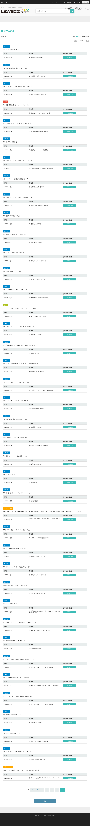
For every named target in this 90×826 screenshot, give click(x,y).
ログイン (86, 2)
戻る (45, 801)
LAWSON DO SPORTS (15, 11)
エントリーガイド (57, 2)
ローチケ (87, 8)
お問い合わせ (78, 8)
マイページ (77, 2)
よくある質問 (68, 8)
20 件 (75, 41)
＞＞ (62, 790)
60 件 (87, 41)
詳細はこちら (70, 57)
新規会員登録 (68, 2)
